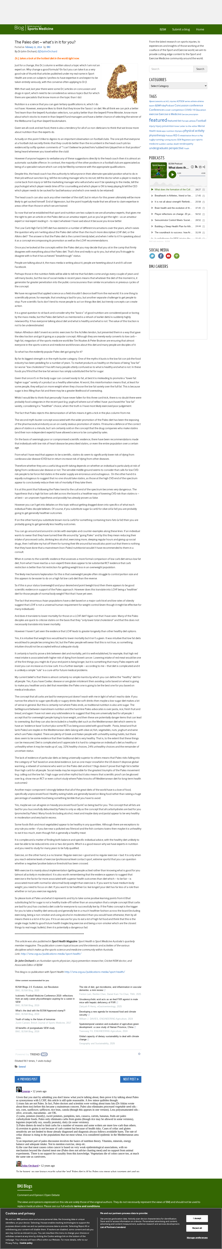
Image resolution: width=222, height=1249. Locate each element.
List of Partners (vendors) (113, 1227)
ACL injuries (171, 101)
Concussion (182, 105)
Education (201, 109)
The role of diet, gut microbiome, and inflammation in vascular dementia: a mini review (110, 988)
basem (152, 106)
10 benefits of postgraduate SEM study (35, 1028)
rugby (152, 139)
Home (200, 29)
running (159, 139)
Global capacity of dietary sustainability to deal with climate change (109, 1038)
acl (164, 101)
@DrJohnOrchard (47, 51)
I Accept (197, 1218)
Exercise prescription (190, 114)
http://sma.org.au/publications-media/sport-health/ (51, 953)
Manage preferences (197, 1237)
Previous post (28, 1079)
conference (196, 105)
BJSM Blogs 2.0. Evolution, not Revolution (36, 987)
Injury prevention (165, 126)
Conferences (157, 109)
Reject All (197, 1228)
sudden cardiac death (169, 144)
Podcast (169, 135)
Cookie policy (26, 1243)
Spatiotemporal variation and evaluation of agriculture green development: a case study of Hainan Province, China (109, 1025)
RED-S (176, 135)
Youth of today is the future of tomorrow (35, 1019)
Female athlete (189, 121)
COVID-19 (190, 109)
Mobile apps (161, 131)
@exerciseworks (156, 101)
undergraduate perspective (166, 148)
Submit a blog (181, 29)
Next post (129, 1079)
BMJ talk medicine (156, 241)
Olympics (179, 131)
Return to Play (197, 136)
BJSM (163, 29)
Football (201, 120)
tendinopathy (186, 144)
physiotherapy (157, 135)
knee (176, 126)
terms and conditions (87, 1206)
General (22, 1066)
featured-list (174, 120)
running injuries (170, 140)
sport (193, 140)
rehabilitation (185, 136)
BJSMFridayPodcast (164, 105)
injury (152, 126)
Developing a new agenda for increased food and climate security (107, 1013)
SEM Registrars (184, 139)
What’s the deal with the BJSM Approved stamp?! (40, 1010)
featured (158, 120)
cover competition (174, 109)
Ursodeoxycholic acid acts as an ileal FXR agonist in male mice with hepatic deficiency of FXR (108, 1001)
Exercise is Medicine (170, 114)
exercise (153, 114)
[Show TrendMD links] (139, 1053)
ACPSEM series (183, 101)
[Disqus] (78, 1128)
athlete (194, 101)
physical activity (193, 131)
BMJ (48, 47)
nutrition (170, 131)
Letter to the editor (188, 126)
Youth (186, 148)
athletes (200, 101)
